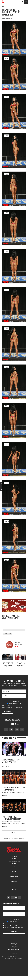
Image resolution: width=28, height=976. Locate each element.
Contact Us (14, 943)
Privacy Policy (14, 946)
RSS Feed (14, 881)
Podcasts (14, 879)
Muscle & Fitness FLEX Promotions (12, 707)
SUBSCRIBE (7, 712)
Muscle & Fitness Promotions (11, 705)
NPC (3, 6)
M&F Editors (8, 18)
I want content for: (14, 701)
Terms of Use (14, 944)
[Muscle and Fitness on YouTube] (17, 729)
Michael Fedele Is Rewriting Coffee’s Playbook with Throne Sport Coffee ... (20, 667)
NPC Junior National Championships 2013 (11, 617)
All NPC (14, 832)
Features (14, 863)
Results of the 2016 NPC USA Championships (13, 788)
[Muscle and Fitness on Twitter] (11, 729)
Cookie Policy (14, 947)
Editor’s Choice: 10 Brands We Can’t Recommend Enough (8, 667)
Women (19, 703)
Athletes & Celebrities (14, 861)
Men (14, 703)
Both (10, 703)
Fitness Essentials (8, 662)
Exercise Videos (14, 876)
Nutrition (14, 858)
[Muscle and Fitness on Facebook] (6, 729)
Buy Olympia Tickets (14, 887)
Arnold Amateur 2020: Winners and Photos (11, 760)
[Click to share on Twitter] (1, 486)
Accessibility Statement (14, 949)
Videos (14, 874)
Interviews (20, 662)
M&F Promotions (9, 924)
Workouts (14, 856)
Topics (14, 871)
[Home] (3, 3)
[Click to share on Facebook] (1, 483)
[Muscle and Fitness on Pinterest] (22, 729)
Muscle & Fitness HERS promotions (14, 925)
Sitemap (14, 892)
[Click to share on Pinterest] (1, 489)
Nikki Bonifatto (7, 633)
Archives (14, 889)
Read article (6, 766)
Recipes (14, 866)
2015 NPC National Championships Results (11, 818)
